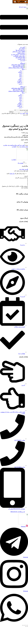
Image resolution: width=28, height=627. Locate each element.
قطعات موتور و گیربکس (18, 51)
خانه (27, 113)
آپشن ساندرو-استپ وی (14, 145)
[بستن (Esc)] (22, 625)
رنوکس (20, 79)
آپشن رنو (22, 47)
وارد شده (12, 173)
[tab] (12, 163)
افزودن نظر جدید (23, 169)
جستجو (11, 111)
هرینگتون (19, 82)
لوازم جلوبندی (21, 59)
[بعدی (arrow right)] (25, 626)
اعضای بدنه (22, 48)
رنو (21, 70)
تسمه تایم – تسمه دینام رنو (18, 54)
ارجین (20, 84)
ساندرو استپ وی (23, 146)
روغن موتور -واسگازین (19, 56)
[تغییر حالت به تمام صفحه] (25, 625)
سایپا (20, 76)
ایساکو (20, 72)
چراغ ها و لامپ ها (20, 50)
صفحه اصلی (14, 64)
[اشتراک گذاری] (24, 625)
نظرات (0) (20, 163)
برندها (23, 69)
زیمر (20, 78)
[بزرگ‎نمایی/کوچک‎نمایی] (27, 625)
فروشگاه (22, 63)
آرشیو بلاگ (15, 66)
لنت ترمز (22, 60)
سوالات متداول (12, 67)
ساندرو (5, 145)
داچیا (20, 75)
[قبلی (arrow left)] (27, 626)
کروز (20, 73)
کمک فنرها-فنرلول (20, 57)
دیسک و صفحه (21, 53)
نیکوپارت (19, 81)
